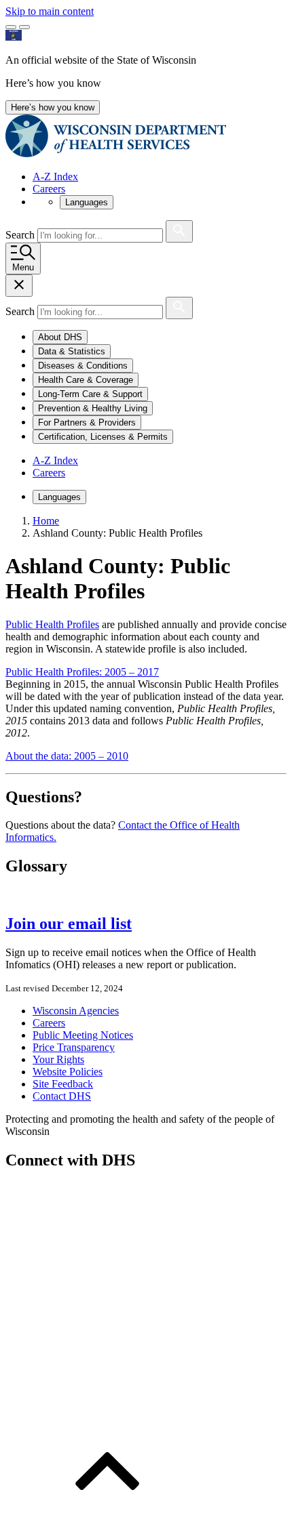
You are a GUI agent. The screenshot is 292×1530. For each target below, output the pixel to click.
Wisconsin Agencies (76, 1010)
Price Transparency (74, 1047)
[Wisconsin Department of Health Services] (115, 153)
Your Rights (58, 1059)
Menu (23, 267)
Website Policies (68, 1071)
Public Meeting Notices (83, 1035)
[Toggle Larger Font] (10, 27)
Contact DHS (62, 1096)
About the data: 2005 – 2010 (66, 756)
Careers (49, 188)
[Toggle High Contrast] (24, 27)
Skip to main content (49, 11)
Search (21, 235)
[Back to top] (107, 1518)
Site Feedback (63, 1084)
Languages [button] (86, 202)
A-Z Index (55, 176)
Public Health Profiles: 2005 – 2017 (82, 672)
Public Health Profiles (52, 624)
